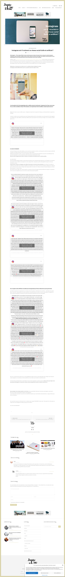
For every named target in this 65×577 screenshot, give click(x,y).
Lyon (40, 7)
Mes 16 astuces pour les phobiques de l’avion (15, 533)
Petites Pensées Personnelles (32, 7)
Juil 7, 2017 (32, 52)
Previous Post (22, 419)
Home (19, 7)
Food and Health (58, 7)
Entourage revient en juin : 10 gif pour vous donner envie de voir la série (17, 450)
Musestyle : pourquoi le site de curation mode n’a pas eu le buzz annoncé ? (48, 449)
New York (26, 548)
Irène (15, 461)
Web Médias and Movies (46, 7)
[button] (62, 565)
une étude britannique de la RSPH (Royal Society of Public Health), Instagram (29, 59)
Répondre (52, 471)
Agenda (26, 535)
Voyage (23, 7)
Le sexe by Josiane (27, 543)
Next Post (44, 419)
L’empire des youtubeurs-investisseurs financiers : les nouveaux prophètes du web (32, 453)
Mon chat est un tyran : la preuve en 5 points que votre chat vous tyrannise (15, 539)
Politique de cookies (44, 575)
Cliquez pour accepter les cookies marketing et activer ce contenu (27, 133)
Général (25, 528)
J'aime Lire (25, 530)
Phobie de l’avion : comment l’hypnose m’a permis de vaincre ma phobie (15, 527)
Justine (28, 52)
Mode (53, 7)
